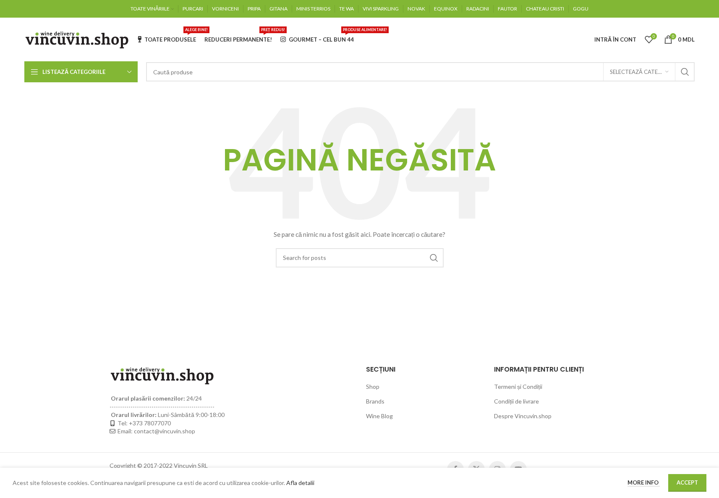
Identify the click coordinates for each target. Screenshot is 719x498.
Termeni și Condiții (518, 386)
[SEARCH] (685, 71)
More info (643, 482)
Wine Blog (379, 415)
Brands (375, 401)
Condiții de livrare (516, 401)
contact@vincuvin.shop (164, 431)
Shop (372, 386)
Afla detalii (300, 482)
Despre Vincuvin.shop (523, 415)
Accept (687, 482)
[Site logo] (76, 38)
